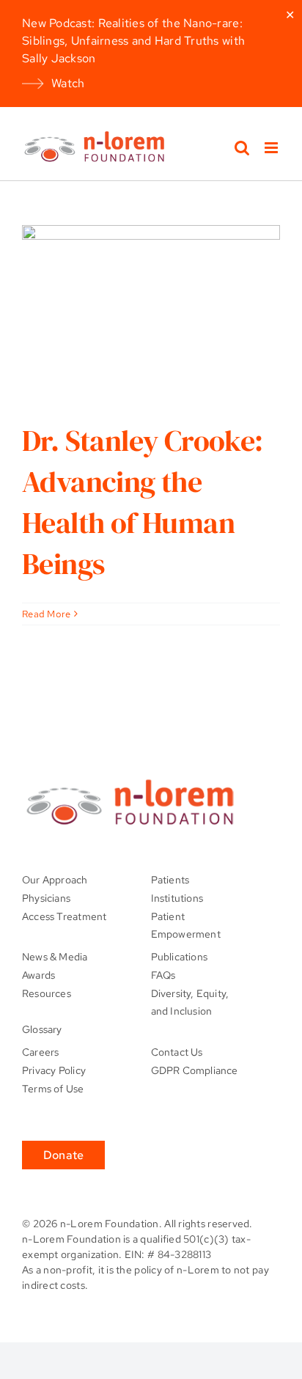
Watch (67, 83)
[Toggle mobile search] (242, 147)
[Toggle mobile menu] (272, 147)
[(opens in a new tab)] (151, 311)
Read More (46, 614)
